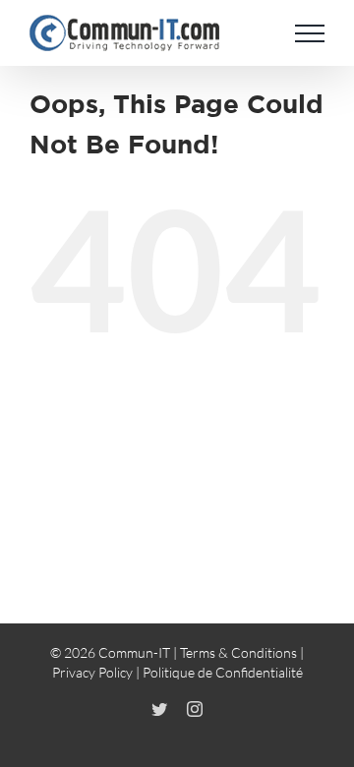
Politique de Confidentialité (223, 672)
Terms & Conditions (238, 652)
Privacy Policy (92, 672)
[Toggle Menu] (309, 33)
